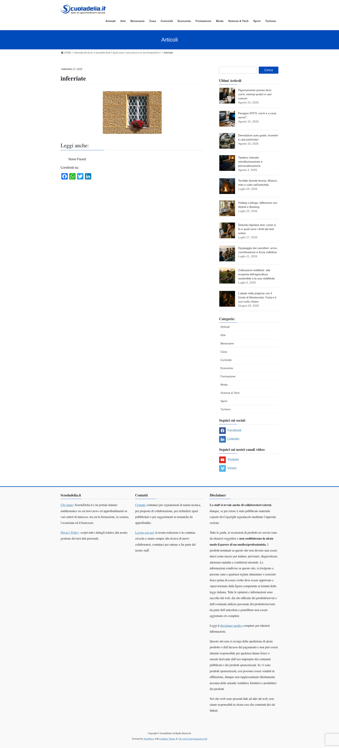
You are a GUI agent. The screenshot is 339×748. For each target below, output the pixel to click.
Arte (223, 335)
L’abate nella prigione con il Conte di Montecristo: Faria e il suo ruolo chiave (257, 297)
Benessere (227, 343)
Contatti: (140, 505)
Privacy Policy (70, 532)
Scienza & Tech (230, 392)
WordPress (149, 738)
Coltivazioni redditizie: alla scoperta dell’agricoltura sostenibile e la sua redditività (256, 274)
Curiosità (226, 359)
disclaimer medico (231, 625)
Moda (224, 384)
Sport (224, 401)
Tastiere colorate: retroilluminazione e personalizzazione (250, 161)
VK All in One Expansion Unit (192, 738)
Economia (227, 368)
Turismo (226, 409)
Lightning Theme (167, 738)
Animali (225, 326)
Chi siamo (67, 505)
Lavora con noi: (145, 532)
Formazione (228, 376)
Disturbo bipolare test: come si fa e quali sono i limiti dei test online (257, 229)
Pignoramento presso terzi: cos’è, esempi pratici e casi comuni (255, 94)
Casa (224, 351)
